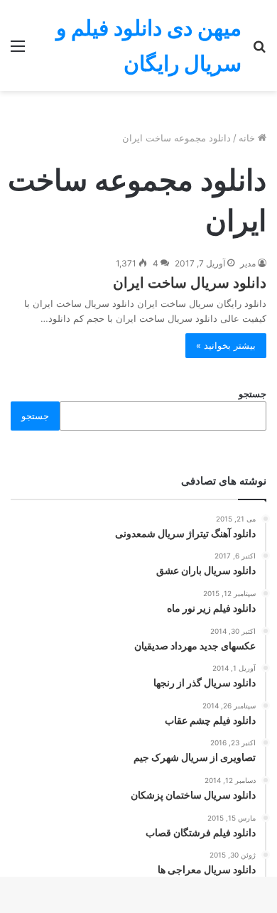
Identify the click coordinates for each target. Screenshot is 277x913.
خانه (248, 138)
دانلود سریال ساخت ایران (189, 282)
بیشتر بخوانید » (226, 345)
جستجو (252, 393)
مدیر (248, 263)
